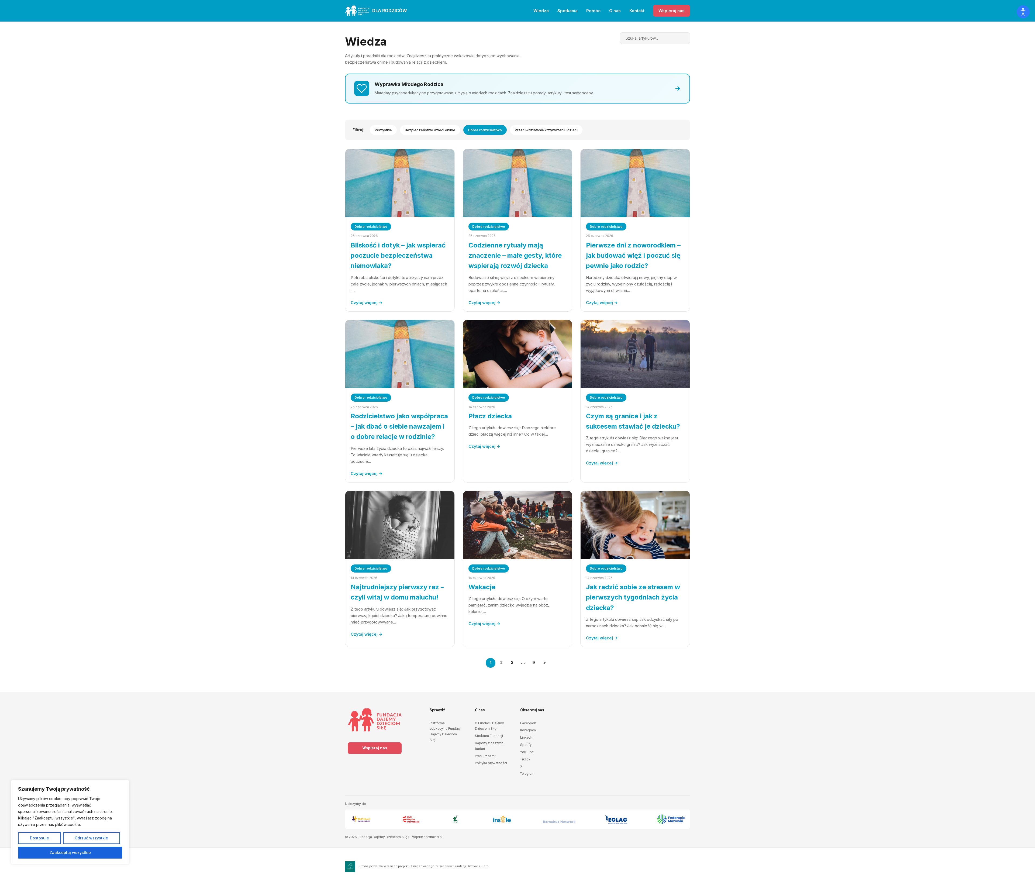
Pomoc (593, 10)
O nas (615, 10)
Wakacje (481, 587)
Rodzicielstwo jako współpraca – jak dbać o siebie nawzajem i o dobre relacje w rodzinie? (399, 426)
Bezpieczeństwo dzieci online (430, 130)
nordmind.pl (433, 837)
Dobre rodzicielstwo (485, 130)
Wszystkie (383, 130)
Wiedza (541, 10)
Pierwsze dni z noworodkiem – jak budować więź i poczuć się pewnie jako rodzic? (633, 255)
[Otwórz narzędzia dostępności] (1023, 11)
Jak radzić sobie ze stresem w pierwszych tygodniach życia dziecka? (633, 597)
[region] (70, 822)
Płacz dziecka (490, 416)
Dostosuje (39, 838)
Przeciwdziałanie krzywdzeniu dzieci (546, 130)
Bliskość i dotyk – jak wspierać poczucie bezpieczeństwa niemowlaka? (398, 255)
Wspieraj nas (671, 10)
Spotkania (567, 10)
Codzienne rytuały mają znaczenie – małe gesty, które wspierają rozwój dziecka (515, 255)
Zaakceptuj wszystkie (70, 852)
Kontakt (636, 10)
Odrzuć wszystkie (91, 838)
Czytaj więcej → (366, 302)
